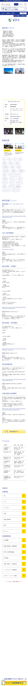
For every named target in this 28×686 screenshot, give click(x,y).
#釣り (20, 178)
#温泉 (11, 163)
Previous (2, 131)
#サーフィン (13, 178)
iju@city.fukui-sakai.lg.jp (15, 116)
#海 (9, 159)
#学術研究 (21, 170)
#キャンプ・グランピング (15, 174)
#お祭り (17, 163)
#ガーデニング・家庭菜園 (15, 186)
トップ (3, 13)
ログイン (16, 4)
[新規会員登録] (14, 685)
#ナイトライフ (16, 190)
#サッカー (19, 182)
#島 (20, 159)
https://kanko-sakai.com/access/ (19, 458)
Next (25, 131)
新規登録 (21, 4)
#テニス (12, 182)
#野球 (5, 186)
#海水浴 (5, 178)
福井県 (8, 13)
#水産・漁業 (6, 170)
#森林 (5, 163)
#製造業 (13, 170)
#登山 (5, 174)
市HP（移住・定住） (14, 120)
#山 (4, 159)
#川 (15, 159)
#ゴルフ (5, 182)
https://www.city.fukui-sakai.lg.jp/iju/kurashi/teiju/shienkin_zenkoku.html (14, 308)
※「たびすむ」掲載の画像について (14, 581)
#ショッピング (6, 190)
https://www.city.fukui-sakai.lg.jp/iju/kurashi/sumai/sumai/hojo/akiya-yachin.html (13, 409)
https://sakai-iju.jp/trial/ (8, 249)
